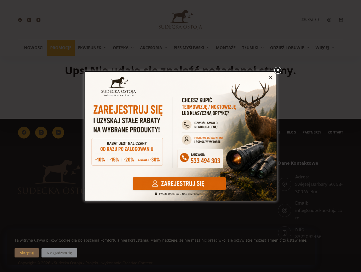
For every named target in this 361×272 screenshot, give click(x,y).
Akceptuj (27, 252)
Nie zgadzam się (59, 252)
